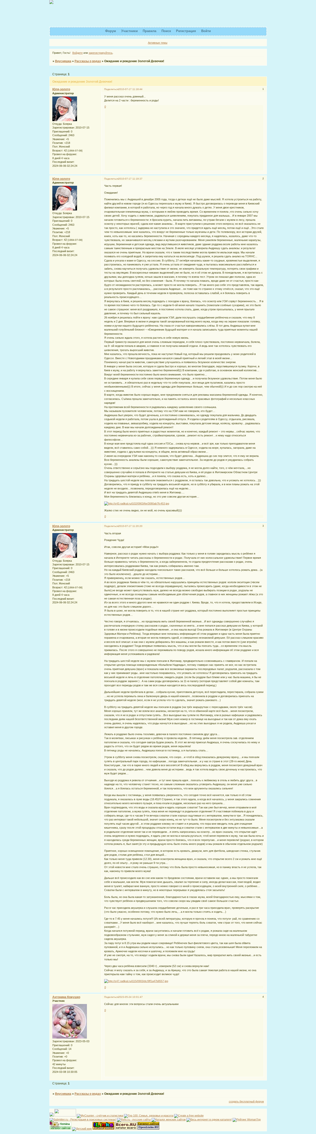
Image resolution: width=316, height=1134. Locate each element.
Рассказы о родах (88, 61)
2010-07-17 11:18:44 (130, 89)
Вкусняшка (63, 61)
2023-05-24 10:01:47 (130, 997)
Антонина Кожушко (66, 997)
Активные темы (157, 42)
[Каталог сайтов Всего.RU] (126, 1128)
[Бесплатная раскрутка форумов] (65, 1115)
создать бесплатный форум (246, 1101)
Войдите (77, 52)
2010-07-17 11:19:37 (130, 178)
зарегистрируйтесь (101, 52)
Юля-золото (61, 89)
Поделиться (111, 89)
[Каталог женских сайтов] (169, 1119)
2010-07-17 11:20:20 (130, 526)
